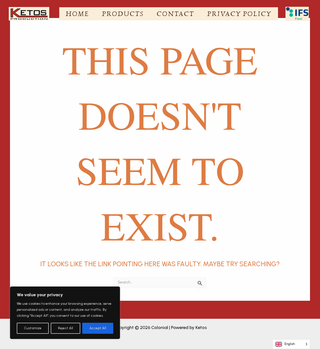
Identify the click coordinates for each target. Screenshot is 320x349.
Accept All (98, 328)
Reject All (65, 328)
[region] (65, 312)
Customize (33, 328)
